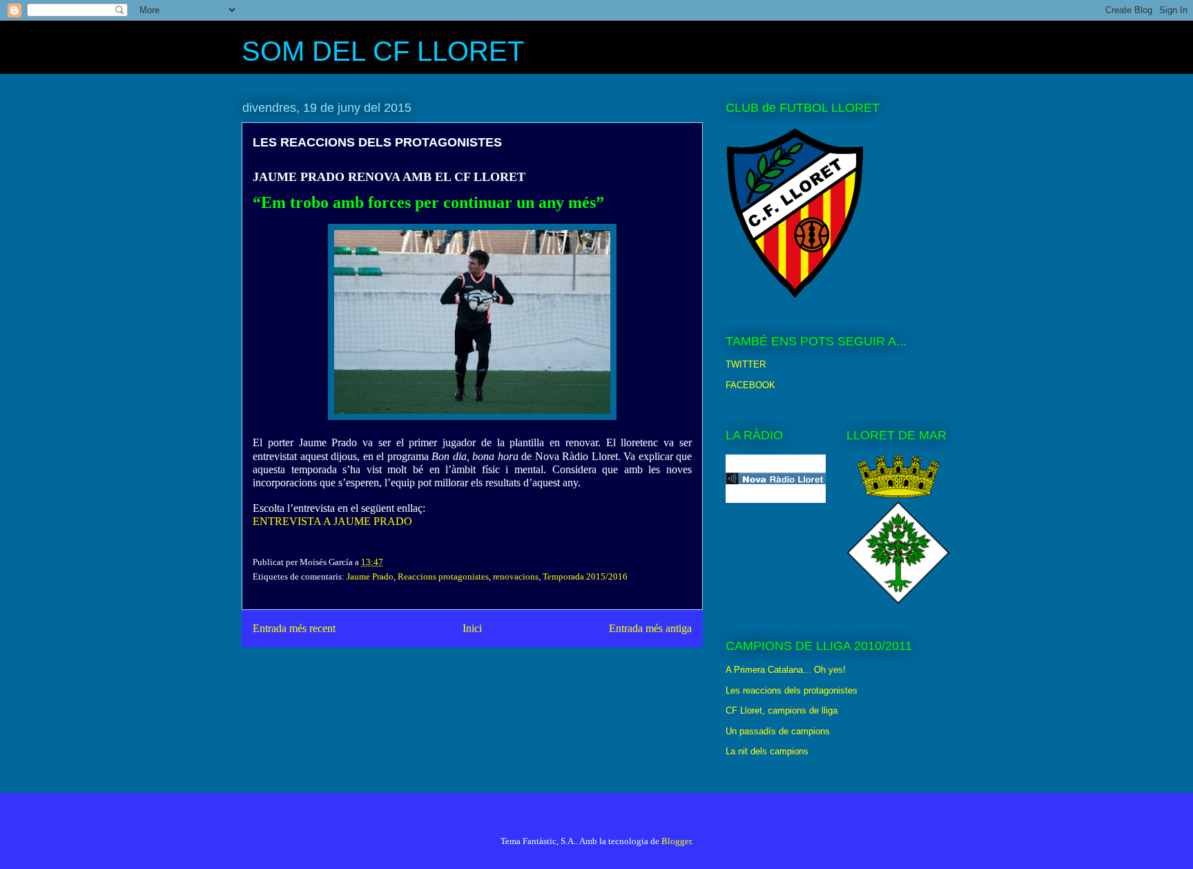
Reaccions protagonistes (443, 576)
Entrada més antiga (650, 628)
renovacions (516, 576)
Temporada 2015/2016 (585, 576)
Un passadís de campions (778, 731)
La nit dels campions (767, 751)
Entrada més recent (294, 628)
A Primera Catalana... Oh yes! (786, 670)
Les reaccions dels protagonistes (791, 690)
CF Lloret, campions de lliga (781, 710)
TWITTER (746, 364)
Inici (472, 628)
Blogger (676, 841)
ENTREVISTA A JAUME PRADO (332, 521)
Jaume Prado (370, 576)
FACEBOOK (750, 385)
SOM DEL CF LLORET (383, 51)
